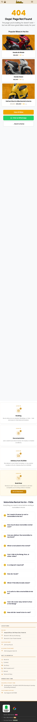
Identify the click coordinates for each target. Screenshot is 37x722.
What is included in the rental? (18, 546)
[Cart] (4, 2)
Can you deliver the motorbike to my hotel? (19, 536)
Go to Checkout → (19, 491)
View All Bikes (18, 112)
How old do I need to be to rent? (19, 612)
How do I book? (12, 574)
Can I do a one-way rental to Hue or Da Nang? (19, 603)
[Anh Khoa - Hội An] (5, 708)
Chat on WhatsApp (19, 118)
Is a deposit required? (15, 565)
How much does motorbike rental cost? (20, 526)
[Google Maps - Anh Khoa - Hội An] (14, 708)
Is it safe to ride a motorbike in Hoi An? (20, 592)
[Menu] (32, 1)
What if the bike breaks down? (18, 583)
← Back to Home (18, 124)
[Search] (2, 2)
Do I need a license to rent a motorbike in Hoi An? (17, 515)
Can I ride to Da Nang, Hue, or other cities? (18, 555)
